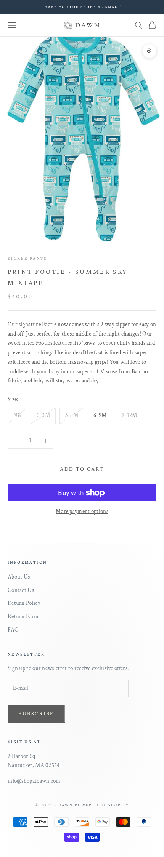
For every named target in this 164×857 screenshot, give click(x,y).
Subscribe (36, 713)
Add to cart (82, 469)
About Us (19, 576)
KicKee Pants (27, 258)
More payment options (82, 511)
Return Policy (24, 603)
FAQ (13, 629)
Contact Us (21, 590)
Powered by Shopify (102, 805)
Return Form (23, 616)
